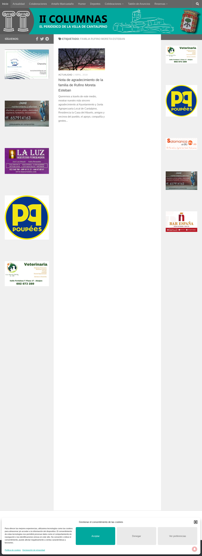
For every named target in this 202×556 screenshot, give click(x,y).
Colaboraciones (38, 4)
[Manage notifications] (194, 549)
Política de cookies (13, 550)
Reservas (159, 4)
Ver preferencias (177, 536)
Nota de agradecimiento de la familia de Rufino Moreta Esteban (80, 85)
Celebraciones (113, 4)
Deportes (95, 4)
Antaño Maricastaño (62, 4)
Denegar (136, 536)
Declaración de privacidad (33, 550)
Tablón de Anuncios (139, 4)
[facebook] (37, 39)
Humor (82, 4)
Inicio (5, 4)
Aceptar (96, 536)
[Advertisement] (27, 354)
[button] (195, 522)
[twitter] (42, 39)
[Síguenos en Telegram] (47, 39)
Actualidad (19, 4)
